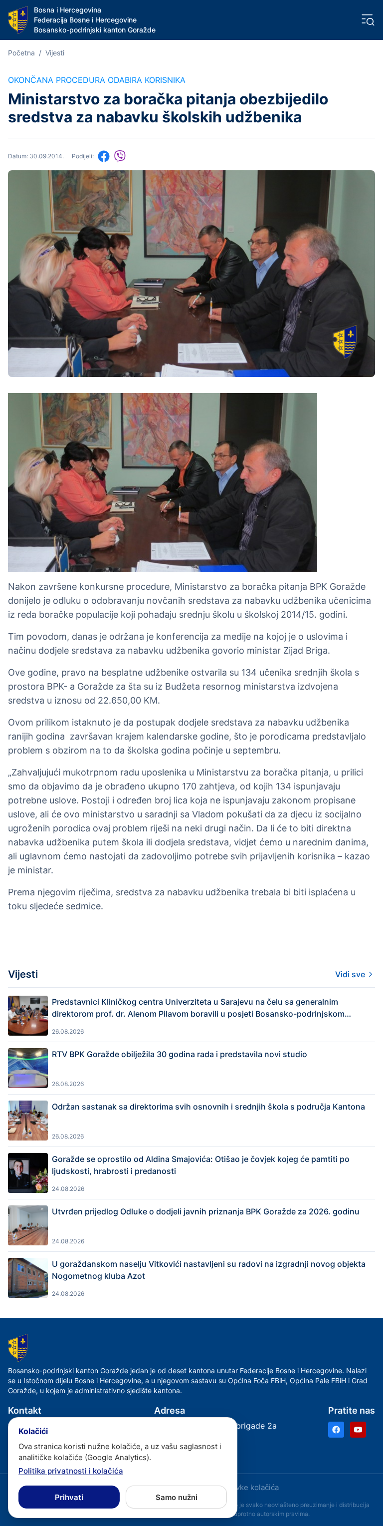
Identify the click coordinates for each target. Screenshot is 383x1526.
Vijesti (54, 52)
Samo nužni (176, 1497)
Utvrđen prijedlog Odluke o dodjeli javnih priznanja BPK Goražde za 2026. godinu (206, 1211)
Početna (21, 52)
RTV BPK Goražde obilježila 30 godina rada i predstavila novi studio (179, 1054)
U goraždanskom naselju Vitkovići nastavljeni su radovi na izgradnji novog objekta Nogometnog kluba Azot (209, 1270)
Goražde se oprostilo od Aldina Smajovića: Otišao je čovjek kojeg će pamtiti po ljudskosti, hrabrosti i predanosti (201, 1165)
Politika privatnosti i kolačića (70, 1471)
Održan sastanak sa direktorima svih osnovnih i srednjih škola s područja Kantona (208, 1107)
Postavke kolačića (247, 1487)
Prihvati (69, 1497)
